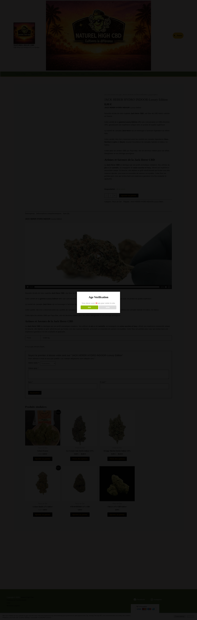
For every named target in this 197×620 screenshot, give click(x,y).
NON (107, 307)
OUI (89, 307)
